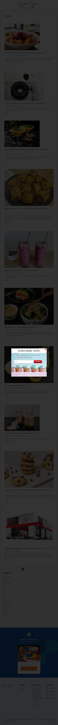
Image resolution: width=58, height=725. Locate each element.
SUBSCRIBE (38, 361)
